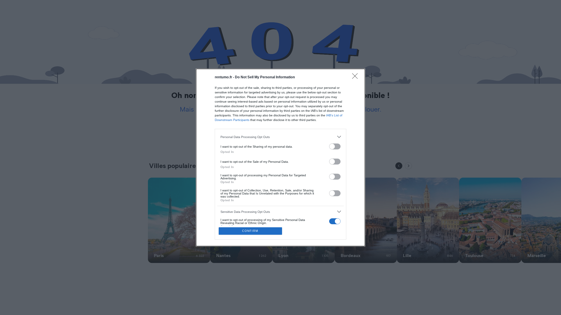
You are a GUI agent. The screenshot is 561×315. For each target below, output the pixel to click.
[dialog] (280, 157)
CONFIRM (250, 231)
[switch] (335, 146)
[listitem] (280, 137)
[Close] (356, 77)
